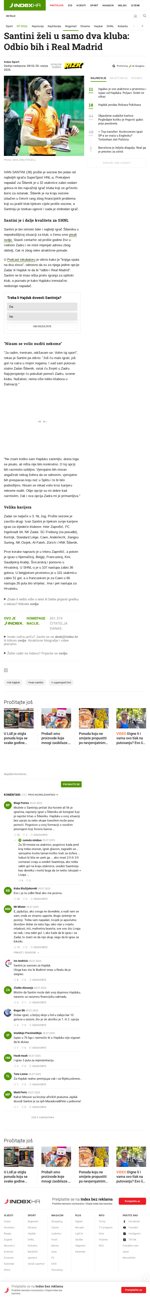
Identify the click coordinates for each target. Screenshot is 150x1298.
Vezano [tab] (136, 78)
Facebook (134, 1221)
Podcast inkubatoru (21, 259)
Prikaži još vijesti (116, 163)
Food (54, 1239)
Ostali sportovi (36, 1263)
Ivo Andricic (21, 960)
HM (7, 1058)
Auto (54, 1251)
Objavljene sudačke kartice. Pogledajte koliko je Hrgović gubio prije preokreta (120, 119)
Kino (101, 1233)
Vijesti (81, 5)
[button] (9, 717)
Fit (52, 1257)
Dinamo (85, 26)
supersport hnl (61, 682)
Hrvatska (9, 1227)
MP (7, 1094)
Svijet (7, 1221)
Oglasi (122, 5)
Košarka (123, 26)
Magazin (57, 1215)
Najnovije (38, 26)
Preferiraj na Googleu (130, 66)
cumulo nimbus (32, 840)
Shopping (56, 1221)
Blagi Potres (21, 803)
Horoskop (57, 1269)
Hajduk (98, 26)
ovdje (22, 640)
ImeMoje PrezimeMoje (28, 1033)
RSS (101, 1245)
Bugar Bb (19, 1010)
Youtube (133, 1227)
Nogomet (71, 26)
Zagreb (8, 1239)
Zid (70, 5)
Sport (94, 5)
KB (8, 891)
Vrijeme (103, 1239)
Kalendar (9, 1263)
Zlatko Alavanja (23, 987)
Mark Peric (20, 1092)
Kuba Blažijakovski (25, 888)
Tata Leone (21, 1074)
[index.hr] (25, 5)
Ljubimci (56, 1233)
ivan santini (35, 682)
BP (8, 805)
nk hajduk (13, 682)
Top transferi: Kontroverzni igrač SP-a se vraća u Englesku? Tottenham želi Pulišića (120, 135)
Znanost (9, 1257)
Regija (7, 1233)
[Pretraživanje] (143, 16)
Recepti (79, 1227)
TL (8, 1076)
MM (8, 909)
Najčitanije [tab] (119, 78)
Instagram (135, 1233)
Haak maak (21, 1055)
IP (7, 1035)
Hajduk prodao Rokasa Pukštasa (119, 105)
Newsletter (129, 1257)
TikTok (133, 1239)
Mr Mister (20, 906)
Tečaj (102, 1221)
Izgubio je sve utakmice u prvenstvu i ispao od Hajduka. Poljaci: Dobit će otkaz (122, 93)
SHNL (110, 26)
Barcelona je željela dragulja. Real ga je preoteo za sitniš (122, 149)
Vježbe (79, 1239)
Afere (7, 1269)
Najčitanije (54, 26)
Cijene (135, 5)
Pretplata (57, 5)
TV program (105, 1227)
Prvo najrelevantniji (41, 794)
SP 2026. (22, 26)
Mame (55, 1245)
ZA (8, 990)
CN (20, 840)
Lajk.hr (79, 1233)
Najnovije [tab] (98, 78)
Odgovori (80, 1245)
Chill (53, 1263)
